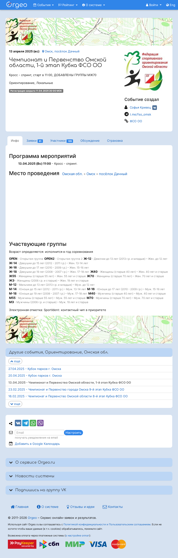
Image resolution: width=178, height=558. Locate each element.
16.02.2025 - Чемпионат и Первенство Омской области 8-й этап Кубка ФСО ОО (68, 396)
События (43, 5)
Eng (172, 5)
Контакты (115, 507)
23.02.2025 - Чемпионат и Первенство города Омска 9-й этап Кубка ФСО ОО (66, 389)
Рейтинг (68, 5)
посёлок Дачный (113, 174)
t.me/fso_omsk (140, 114)
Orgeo (32, 518)
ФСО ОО (136, 121)
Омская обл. (72, 174)
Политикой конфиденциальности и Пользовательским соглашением (107, 524)
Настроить (73, 432)
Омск (90, 174)
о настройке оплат (77, 535)
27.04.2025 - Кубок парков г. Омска (34, 369)
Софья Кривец (140, 107)
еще (16, 361)
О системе (94, 5)
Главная (22, 507)
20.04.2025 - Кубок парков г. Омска (35, 375)
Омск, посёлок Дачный (61, 51)
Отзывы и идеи (81, 507)
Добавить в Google (37, 444)
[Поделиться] (18, 423)
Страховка (115, 140)
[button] (154, 5)
